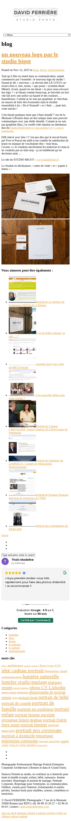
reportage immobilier (49, 741)
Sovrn (4, 535)
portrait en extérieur (35, 709)
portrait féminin (34, 724)
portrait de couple (16, 703)
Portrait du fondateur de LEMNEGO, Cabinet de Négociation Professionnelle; (36, 464)
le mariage (15, 644)
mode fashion (21, 687)
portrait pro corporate (39, 730)
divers (43, 70)
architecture (15, 665)
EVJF (58, 665)
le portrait (14, 647)
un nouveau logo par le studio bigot (29, 57)
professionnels (56, 70)
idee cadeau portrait (22, 670)
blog (35, 70)
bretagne (35, 666)
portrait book (28, 697)
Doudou (50, 666)
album (4, 666)
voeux (5, 745)
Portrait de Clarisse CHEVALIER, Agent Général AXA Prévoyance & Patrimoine (38, 429)
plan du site (8, 813)
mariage (39, 682)
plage (15, 698)
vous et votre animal (22, 745)
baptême (27, 666)
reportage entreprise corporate (27, 738)
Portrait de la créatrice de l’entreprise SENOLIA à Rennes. (36, 303)
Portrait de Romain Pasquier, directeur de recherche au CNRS (39, 496)
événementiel (41, 745)
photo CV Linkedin (47, 687)
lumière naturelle (41, 676)
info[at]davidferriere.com (34, 806)
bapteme (13, 634)
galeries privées (46, 813)
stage (65, 741)
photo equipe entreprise (14, 692)
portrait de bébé (53, 697)
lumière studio (16, 682)
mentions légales (26, 813)
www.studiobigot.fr (47, 159)
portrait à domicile (18, 735)
